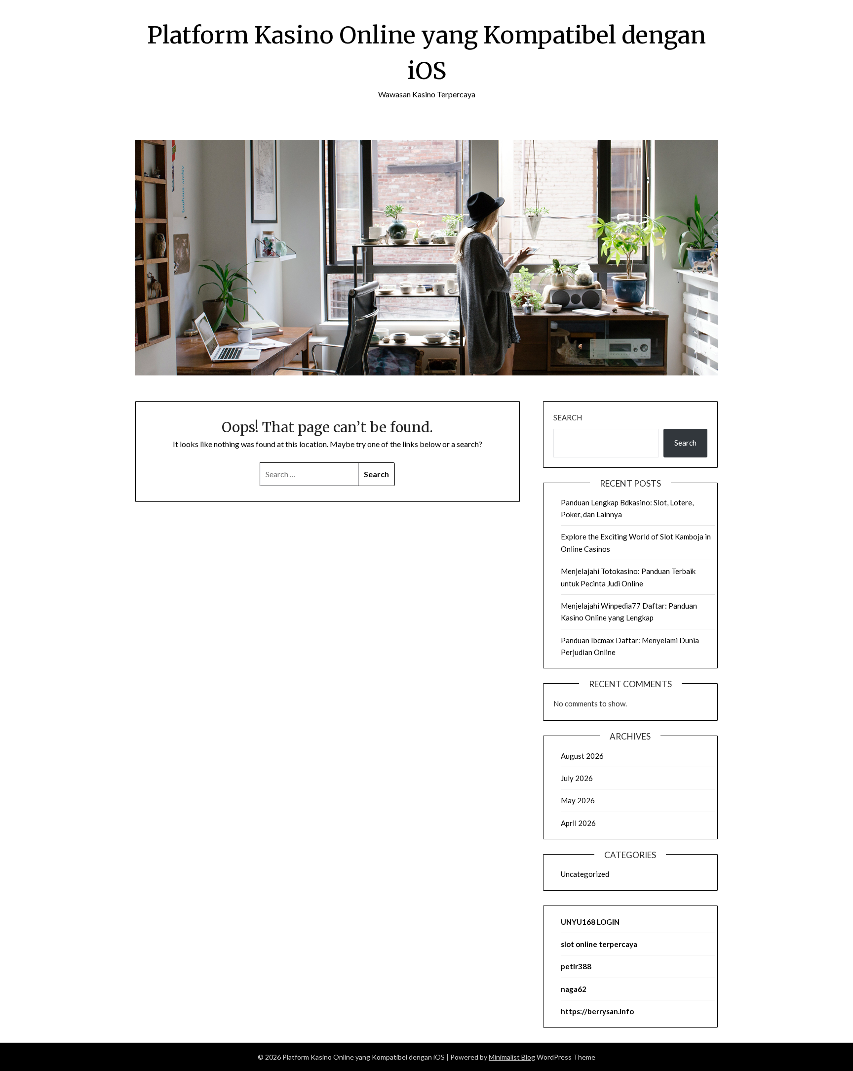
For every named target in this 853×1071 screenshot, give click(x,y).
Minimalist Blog (512, 1057)
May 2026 (578, 800)
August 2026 (582, 755)
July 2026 (577, 778)
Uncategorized (585, 873)
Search (567, 417)
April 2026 (578, 823)
